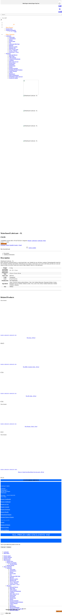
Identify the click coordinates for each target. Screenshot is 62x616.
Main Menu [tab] (6, 553)
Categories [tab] (6, 552)
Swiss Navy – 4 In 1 (14, 52)
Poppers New (9, 28)
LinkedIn (11, 245)
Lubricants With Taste (14, 44)
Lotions (11, 72)
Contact (2, 522)
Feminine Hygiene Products (15, 69)
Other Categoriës (10, 34)
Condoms (11, 60)
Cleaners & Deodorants (14, 59)
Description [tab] (6, 253)
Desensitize (12, 64)
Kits (10, 42)
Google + (16, 245)
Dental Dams (12, 63)
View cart (3, 547)
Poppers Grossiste (5, 507)
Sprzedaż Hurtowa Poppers (7, 517)
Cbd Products (12, 38)
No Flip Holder (13, 564)
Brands (29, 240)
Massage (11, 45)
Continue (9, 547)
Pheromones (12, 74)
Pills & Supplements (14, 75)
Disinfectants (12, 65)
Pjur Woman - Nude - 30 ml (31, 426)
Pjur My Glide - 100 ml (31, 396)
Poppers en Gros (5, 504)
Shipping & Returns (5, 525)
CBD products (12, 57)
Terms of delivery (5, 530)
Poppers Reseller (5, 512)
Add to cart (3, 243)
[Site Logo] (18, 13)
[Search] (1, 16)
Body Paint (11, 56)
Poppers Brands (10, 565)
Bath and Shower (13, 55)
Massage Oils (12, 48)
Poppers (6, 501)
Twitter (7, 245)
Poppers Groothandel (6, 499)
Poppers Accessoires (11, 30)
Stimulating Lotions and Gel (16, 76)
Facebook (3, 245)
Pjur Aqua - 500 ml (31, 337)
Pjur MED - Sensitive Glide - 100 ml (31, 366)
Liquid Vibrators (13, 71)
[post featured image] (31, 316)
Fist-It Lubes (12, 41)
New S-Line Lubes (13, 49)
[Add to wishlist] (59, 3)
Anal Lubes (12, 37)
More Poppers (9, 27)
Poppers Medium (8, 557)
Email (20, 245)
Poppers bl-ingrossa (5, 509)
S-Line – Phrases (13, 50)
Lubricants (8, 36)
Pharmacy (8, 53)
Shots (44, 240)
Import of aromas (5, 527)
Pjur (15, 335)
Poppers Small (7, 555)
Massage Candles (13, 46)
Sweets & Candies (13, 78)
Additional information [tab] (9, 254)
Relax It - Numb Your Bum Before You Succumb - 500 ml (31, 472)
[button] (1, 549)
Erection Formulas (13, 68)
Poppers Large (7, 558)
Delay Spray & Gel (13, 61)
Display (11, 40)
